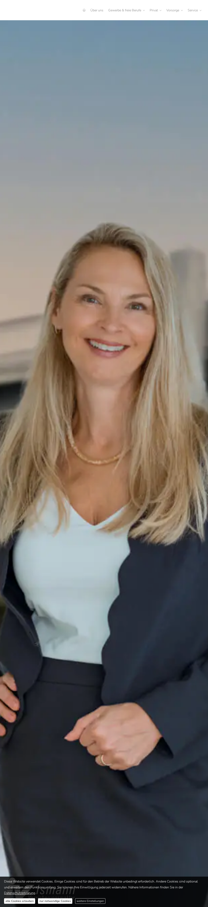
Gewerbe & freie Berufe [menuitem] (124, 10)
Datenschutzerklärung (19, 893)
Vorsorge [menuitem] (172, 10)
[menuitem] (84, 10)
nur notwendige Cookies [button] (55, 901)
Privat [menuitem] (154, 10)
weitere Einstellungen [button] (90, 901)
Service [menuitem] (193, 10)
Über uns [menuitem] (96, 10)
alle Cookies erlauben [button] (19, 901)
